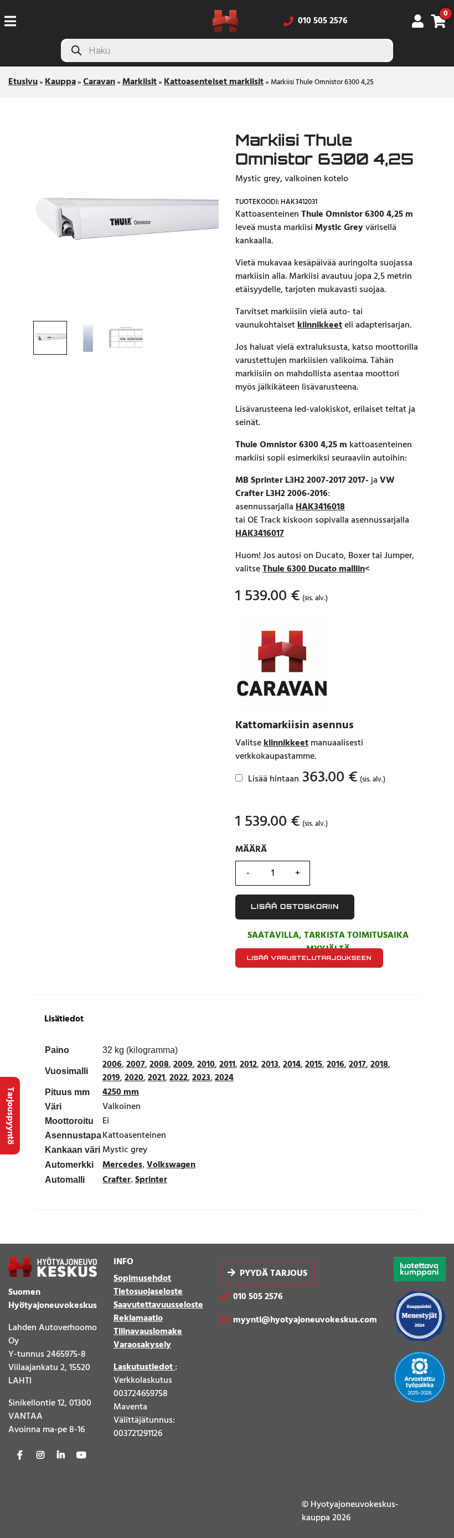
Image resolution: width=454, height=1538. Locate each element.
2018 (379, 1064)
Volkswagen (171, 1165)
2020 (134, 1078)
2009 (183, 1064)
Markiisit (139, 82)
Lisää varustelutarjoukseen (309, 957)
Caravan (99, 82)
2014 (292, 1064)
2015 (313, 1064)
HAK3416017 (259, 534)
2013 (269, 1064)
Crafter (116, 1180)
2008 (159, 1064)
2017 (357, 1064)
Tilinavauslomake (148, 1332)
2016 (335, 1064)
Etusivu (23, 82)
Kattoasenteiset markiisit (214, 82)
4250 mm (120, 1092)
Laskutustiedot (144, 1367)
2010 (206, 1064)
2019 (111, 1078)
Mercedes (122, 1165)
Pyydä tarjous (273, 1273)
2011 (227, 1064)
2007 (135, 1064)
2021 (156, 1078)
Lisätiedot (64, 1019)
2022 (178, 1078)
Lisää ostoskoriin (295, 906)
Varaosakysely (142, 1345)
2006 (112, 1064)
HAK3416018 (320, 507)
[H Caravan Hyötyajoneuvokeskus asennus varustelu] (281, 663)
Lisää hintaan (315, 778)
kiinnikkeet (319, 325)
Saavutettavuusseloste (158, 1305)
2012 (248, 1064)
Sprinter (151, 1180)
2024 (224, 1078)
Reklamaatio (138, 1318)
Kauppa (60, 82)
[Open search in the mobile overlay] (227, 50)
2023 (201, 1078)
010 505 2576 (323, 21)
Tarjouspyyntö (10, 1115)
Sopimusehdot (142, 1278)
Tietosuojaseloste (148, 1292)
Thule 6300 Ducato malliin (313, 569)
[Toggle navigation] (14, 21)
